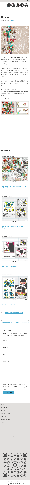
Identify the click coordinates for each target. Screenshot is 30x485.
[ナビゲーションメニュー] (27, 9)
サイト (4, 354)
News (12, 20)
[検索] (27, 0)
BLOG (3, 405)
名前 (5, 341)
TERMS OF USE (5, 419)
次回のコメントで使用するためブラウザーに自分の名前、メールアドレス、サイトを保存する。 (15, 387)
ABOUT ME (4, 407)
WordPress (20, 481)
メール (5, 347)
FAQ (2, 422)
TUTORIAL (4, 410)
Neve (8, 481)
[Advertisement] (15, 133)
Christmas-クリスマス (10, 312)
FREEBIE (4, 416)
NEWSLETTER (5, 413)
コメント (6, 361)
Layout (20, 312)
